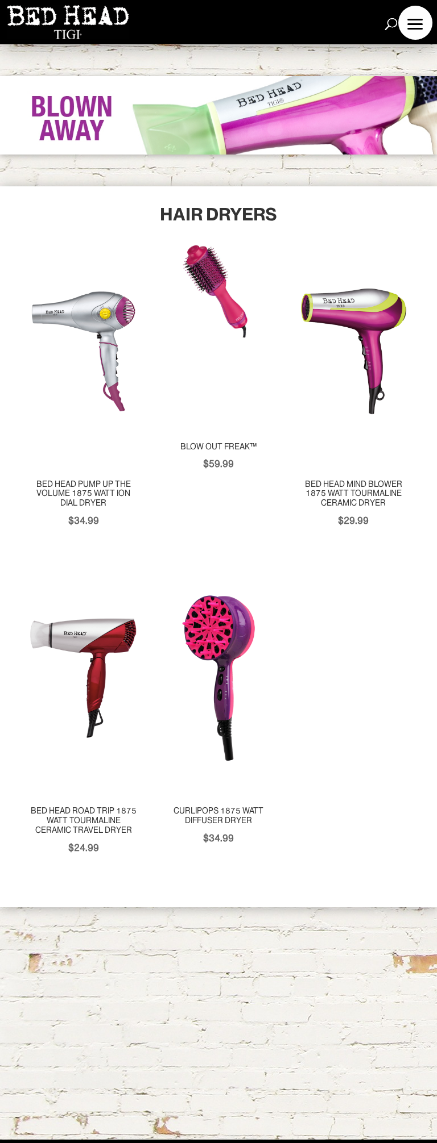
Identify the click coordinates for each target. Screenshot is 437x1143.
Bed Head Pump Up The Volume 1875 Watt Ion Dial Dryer (83, 493)
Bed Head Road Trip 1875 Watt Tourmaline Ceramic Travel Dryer (84, 820)
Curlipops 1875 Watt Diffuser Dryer (218, 815)
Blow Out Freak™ (218, 446)
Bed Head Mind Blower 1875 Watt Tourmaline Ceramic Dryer (353, 493)
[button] (415, 23)
